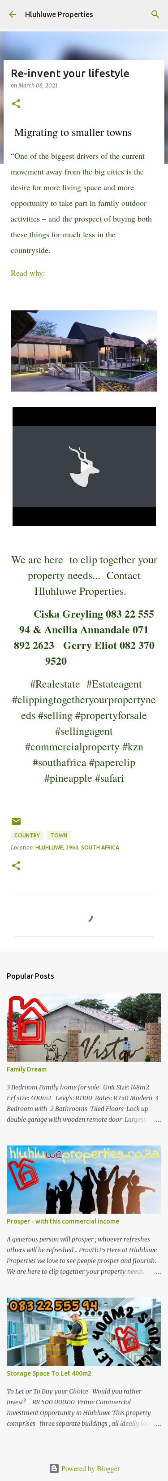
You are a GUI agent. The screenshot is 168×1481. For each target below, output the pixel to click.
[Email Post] (16, 825)
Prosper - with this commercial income (63, 1221)
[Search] (155, 14)
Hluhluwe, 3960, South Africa (77, 847)
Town (58, 835)
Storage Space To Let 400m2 (49, 1373)
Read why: (28, 272)
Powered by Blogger (90, 1468)
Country (27, 835)
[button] (16, 104)
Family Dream (27, 1069)
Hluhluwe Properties (59, 14)
